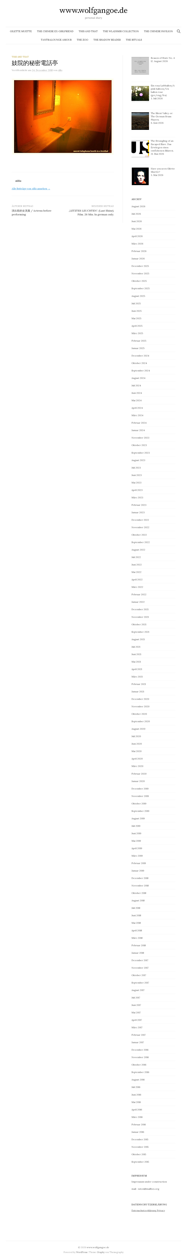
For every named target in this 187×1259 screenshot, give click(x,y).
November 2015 (140, 1146)
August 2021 (138, 639)
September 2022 (140, 542)
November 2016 (140, 1057)
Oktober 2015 (138, 1154)
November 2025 (140, 273)
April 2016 (136, 1109)
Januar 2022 (138, 601)
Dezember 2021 (139, 609)
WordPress (81, 1252)
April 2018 (136, 930)
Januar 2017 (137, 1042)
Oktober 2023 (139, 445)
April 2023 (137, 490)
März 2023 (137, 497)
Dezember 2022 (140, 519)
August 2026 (138, 206)
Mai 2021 (136, 661)
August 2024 (138, 378)
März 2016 (137, 1117)
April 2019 (136, 848)
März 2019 (137, 855)
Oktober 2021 (138, 624)
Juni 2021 (136, 654)
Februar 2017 (138, 1034)
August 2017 (137, 990)
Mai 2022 (136, 572)
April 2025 (136, 325)
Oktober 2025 (139, 280)
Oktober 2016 (138, 1064)
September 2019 (140, 811)
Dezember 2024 (140, 355)
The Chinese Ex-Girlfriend (55, 31)
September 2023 (140, 452)
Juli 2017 (135, 997)
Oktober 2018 (138, 893)
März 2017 (136, 1027)
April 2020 (137, 758)
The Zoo (82, 39)
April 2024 (137, 407)
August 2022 (138, 549)
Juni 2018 (136, 915)
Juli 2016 (135, 1087)
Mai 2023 (136, 482)
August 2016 (138, 1079)
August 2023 (138, 460)
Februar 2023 (138, 504)
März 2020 (137, 766)
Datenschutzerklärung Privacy (148, 1210)
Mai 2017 (136, 1012)
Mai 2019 (136, 840)
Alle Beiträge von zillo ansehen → (31, 188)
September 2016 (140, 1072)
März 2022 (137, 586)
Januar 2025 (137, 348)
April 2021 (136, 669)
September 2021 (140, 631)
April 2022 (137, 579)
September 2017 (140, 982)
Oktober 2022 (139, 534)
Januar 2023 (138, 512)
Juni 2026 (136, 221)
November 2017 (140, 967)
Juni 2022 (136, 564)
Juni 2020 (136, 743)
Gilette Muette (21, 31)
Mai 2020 (136, 751)
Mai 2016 (136, 1102)
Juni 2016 (136, 1094)
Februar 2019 (138, 863)
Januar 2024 (138, 430)
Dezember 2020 (140, 698)
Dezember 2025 (140, 266)
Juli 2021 (135, 646)
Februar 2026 (138, 251)
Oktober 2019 (138, 803)
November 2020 (140, 706)
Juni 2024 (136, 392)
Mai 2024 (136, 400)
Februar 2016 (138, 1124)
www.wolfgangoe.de (93, 10)
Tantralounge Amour (56, 39)
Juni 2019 (136, 833)
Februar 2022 (138, 594)
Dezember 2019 (140, 788)
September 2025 (140, 288)
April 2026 (137, 236)
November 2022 (140, 527)
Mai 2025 (136, 318)
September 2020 (140, 721)
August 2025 (138, 295)
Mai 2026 (136, 228)
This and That (88, 31)
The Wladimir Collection (121, 31)
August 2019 (138, 818)
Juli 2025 (136, 303)
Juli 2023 (136, 467)
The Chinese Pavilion (158, 31)
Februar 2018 (138, 945)
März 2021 (137, 676)
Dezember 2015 (139, 1139)
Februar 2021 (138, 684)
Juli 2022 (136, 557)
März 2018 (137, 937)
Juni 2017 (136, 1005)
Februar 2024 (139, 422)
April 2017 (136, 1019)
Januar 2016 (137, 1131)
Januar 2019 (137, 870)
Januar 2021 (137, 691)
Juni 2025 (136, 310)
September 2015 (140, 1161)
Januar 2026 (138, 258)
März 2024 (137, 415)
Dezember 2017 (139, 960)
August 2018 (138, 900)
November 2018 (140, 885)
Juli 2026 (136, 213)
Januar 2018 (137, 952)
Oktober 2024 (139, 363)
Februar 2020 (139, 773)
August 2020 (138, 728)
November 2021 (140, 616)
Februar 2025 (138, 340)
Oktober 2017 (138, 975)
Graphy (101, 1252)
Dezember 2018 (139, 878)
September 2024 (140, 370)
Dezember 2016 (139, 1049)
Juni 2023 (136, 475)
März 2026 (137, 243)
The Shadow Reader (107, 39)
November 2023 (140, 437)
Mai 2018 (136, 922)
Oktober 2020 (139, 713)
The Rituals (134, 39)
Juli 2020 (136, 736)
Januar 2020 (138, 781)
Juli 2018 (135, 907)
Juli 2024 (136, 385)
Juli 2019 (135, 825)
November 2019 (140, 796)
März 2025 (137, 333)
